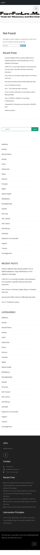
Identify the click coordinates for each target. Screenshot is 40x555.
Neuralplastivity (7, 204)
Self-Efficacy (6, 228)
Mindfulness (6, 199)
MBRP (4, 189)
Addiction (5, 144)
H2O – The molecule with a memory (16, 89)
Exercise (4, 179)
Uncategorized (7, 253)
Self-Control (6, 224)
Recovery (5, 214)
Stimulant (5, 233)
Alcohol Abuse (6, 154)
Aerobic (4, 149)
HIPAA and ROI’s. (10, 110)
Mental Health (6, 194)
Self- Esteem (6, 219)
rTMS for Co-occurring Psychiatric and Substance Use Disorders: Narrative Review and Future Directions (20, 69)
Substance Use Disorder (10, 238)
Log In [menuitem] (3, 2)
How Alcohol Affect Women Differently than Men (20, 82)
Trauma (4, 248)
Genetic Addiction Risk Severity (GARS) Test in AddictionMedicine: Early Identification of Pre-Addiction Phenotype (19, 60)
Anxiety (4, 159)
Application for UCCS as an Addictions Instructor (20, 499)
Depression (5, 169)
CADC (4, 164)
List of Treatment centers (13, 85)
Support (4, 243)
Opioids (4, 209)
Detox (4, 174)
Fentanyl (4, 184)
